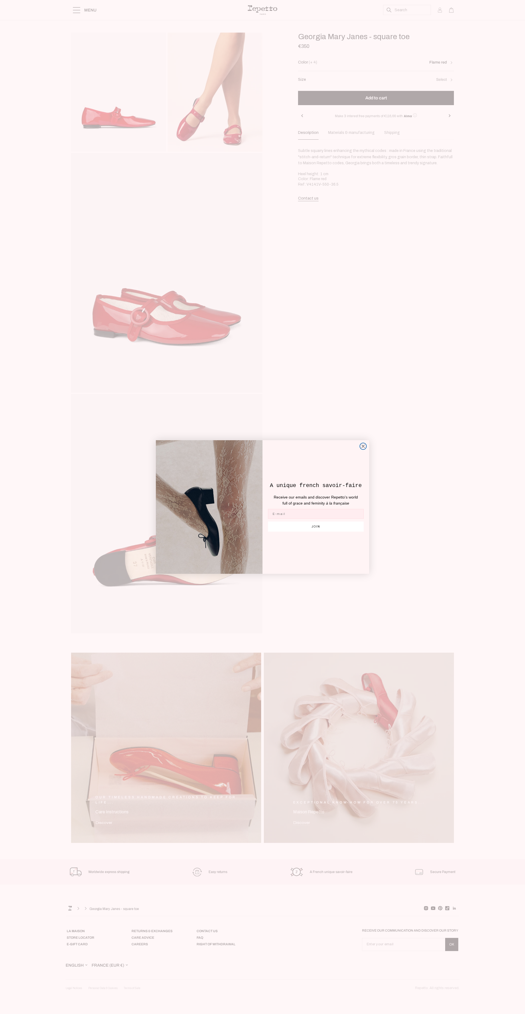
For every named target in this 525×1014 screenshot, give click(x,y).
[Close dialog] (363, 446)
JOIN (316, 526)
